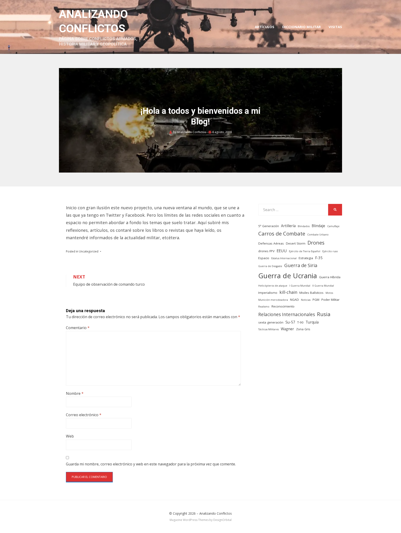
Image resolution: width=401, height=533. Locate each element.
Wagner (287, 329)
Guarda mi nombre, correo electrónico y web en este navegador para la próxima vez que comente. (151, 464)
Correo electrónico (83, 414)
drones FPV (266, 251)
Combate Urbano (318, 234)
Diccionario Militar (301, 26)
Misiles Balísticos (311, 293)
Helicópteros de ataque (272, 285)
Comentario (78, 327)
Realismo (263, 306)
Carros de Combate (281, 233)
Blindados (304, 226)
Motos (329, 292)
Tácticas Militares (268, 329)
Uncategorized (88, 251)
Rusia (323, 314)
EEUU (282, 250)
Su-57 (290, 322)
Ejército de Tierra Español (304, 251)
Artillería (288, 225)
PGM (316, 300)
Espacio (263, 258)
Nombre (75, 393)
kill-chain (288, 292)
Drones (315, 242)
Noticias (305, 299)
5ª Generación (268, 226)
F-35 (319, 257)
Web (70, 436)
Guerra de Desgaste (270, 266)
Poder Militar (330, 300)
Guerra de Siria (300, 265)
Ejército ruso (330, 251)
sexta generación (270, 322)
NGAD (294, 300)
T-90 (300, 322)
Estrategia (306, 258)
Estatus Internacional (284, 258)
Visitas (335, 26)
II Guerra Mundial (323, 285)
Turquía (312, 322)
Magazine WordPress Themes (189, 520)
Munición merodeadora (273, 299)
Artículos (264, 26)
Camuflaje (333, 226)
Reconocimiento (283, 306)
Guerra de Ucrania (287, 275)
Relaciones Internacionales (286, 314)
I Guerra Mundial (299, 285)
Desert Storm (295, 243)
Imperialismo (267, 293)
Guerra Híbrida (329, 277)
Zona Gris (303, 329)
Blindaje (318, 225)
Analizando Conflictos (215, 513)
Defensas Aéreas (271, 243)
